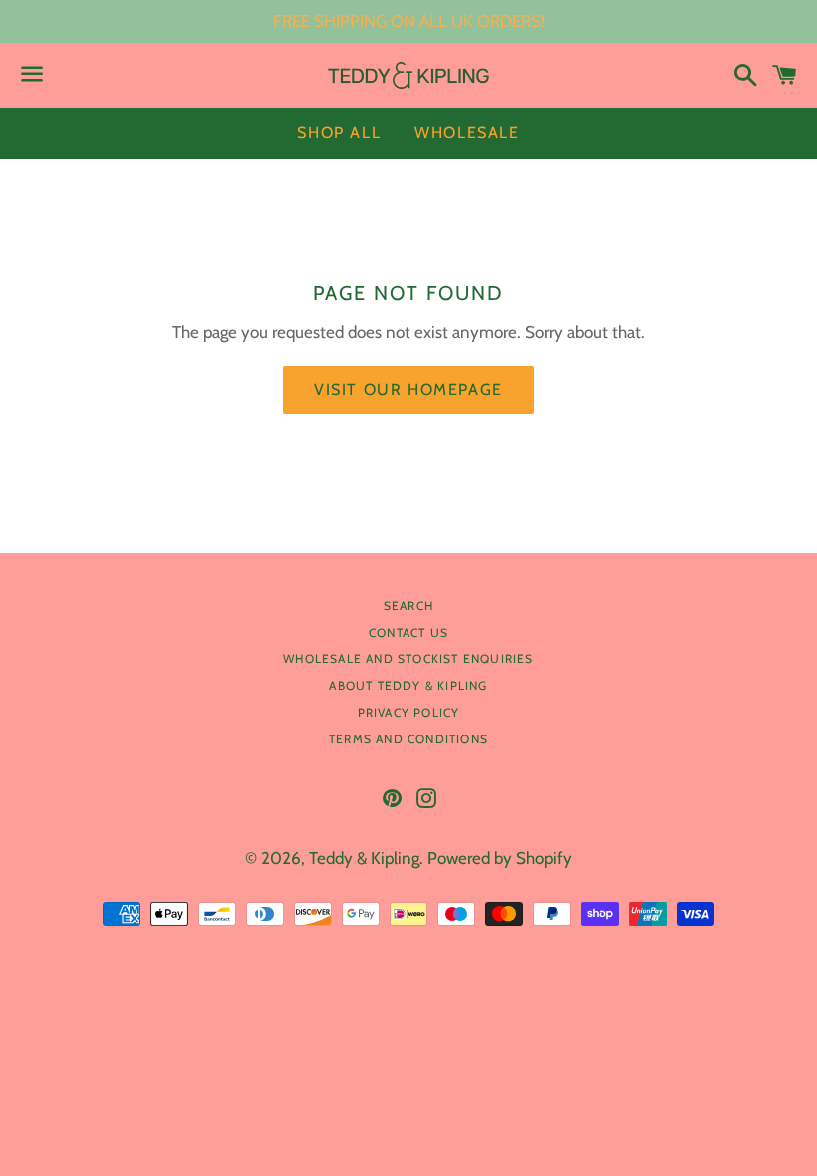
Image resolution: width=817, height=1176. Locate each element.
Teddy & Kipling (364, 858)
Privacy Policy (409, 712)
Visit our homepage (408, 389)
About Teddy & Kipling (408, 685)
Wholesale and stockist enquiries (408, 658)
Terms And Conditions (408, 739)
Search (408, 605)
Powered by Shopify (499, 858)
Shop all (339, 132)
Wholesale (466, 132)
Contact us (408, 632)
